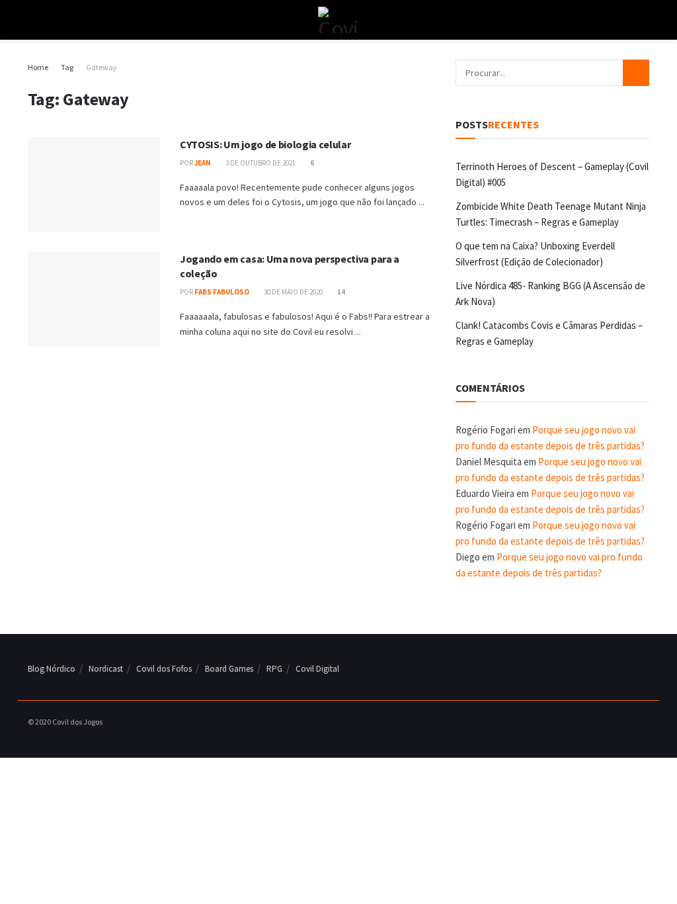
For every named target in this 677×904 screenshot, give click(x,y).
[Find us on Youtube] (645, 722)
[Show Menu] (33, 20)
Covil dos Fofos (164, 668)
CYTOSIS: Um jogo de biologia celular (265, 144)
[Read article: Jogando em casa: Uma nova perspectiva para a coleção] (94, 298)
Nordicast (106, 668)
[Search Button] (643, 20)
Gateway (101, 67)
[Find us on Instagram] (629, 722)
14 (340, 291)
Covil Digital (317, 668)
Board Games (229, 668)
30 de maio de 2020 (292, 291)
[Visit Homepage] (338, 20)
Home (38, 67)
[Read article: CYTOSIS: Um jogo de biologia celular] (94, 184)
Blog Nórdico (51, 668)
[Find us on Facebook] (612, 722)
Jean (202, 162)
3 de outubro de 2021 (260, 162)
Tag (67, 67)
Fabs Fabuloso (221, 291)
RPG (274, 668)
